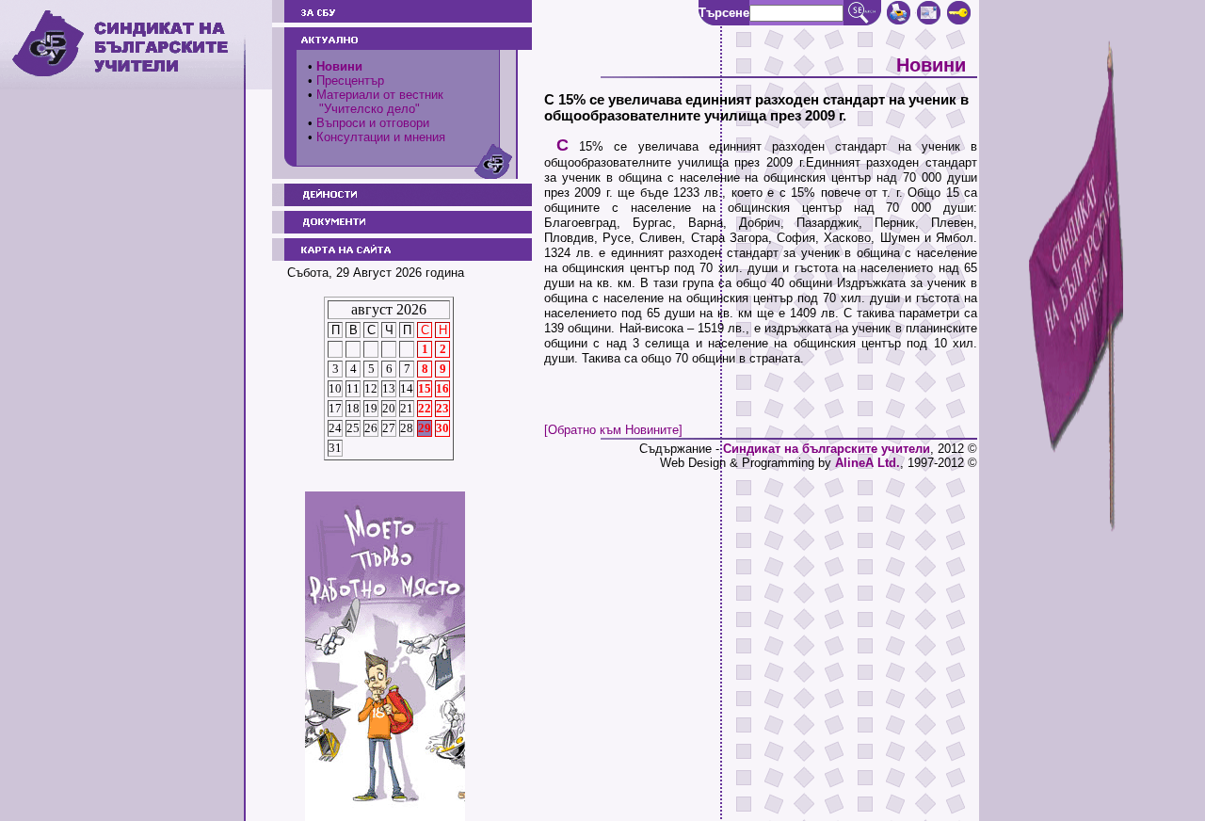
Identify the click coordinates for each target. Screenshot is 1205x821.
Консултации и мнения (380, 137)
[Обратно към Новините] (613, 430)
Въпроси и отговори (372, 123)
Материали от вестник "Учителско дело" (375, 102)
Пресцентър (350, 80)
